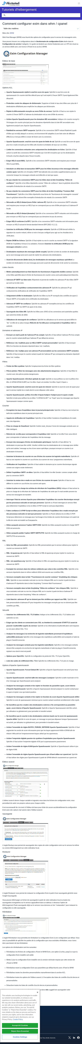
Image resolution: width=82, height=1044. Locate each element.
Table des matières (10, 29)
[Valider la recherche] (4, 15)
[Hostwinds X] (68, 1037)
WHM (12, 33)
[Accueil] (11, 3)
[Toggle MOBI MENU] (79, 3)
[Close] (37, 992)
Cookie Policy (18, 1019)
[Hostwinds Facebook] (77, 1037)
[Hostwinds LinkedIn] (73, 1037)
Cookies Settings (20, 1037)
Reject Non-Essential (20, 1031)
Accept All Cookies (20, 1025)
